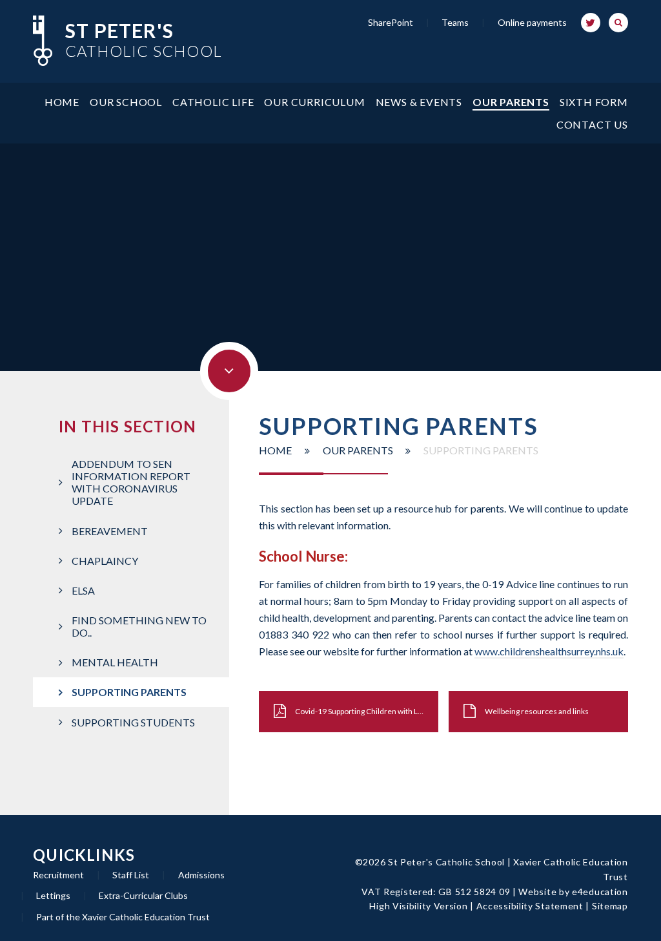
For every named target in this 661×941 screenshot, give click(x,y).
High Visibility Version (418, 905)
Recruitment (58, 874)
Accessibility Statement (530, 905)
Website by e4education (572, 891)
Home (275, 450)
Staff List (130, 874)
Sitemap (610, 905)
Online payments (532, 22)
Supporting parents (480, 450)
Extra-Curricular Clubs (143, 895)
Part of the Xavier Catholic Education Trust (123, 916)
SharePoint (390, 22)
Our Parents (358, 450)
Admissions (201, 874)
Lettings (53, 895)
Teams (455, 22)
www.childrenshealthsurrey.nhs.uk (549, 651)
